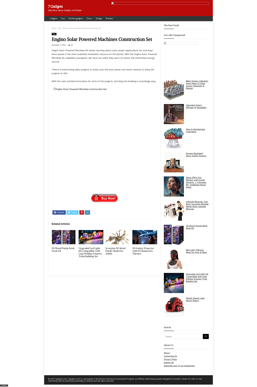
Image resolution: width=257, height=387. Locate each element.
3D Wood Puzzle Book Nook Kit (63, 249)
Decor (89, 18)
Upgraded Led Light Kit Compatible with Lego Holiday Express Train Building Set (90, 252)
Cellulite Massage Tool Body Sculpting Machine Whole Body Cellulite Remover (197, 205)
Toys (63, 18)
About (167, 353)
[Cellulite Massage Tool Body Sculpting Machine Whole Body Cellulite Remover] (174, 211)
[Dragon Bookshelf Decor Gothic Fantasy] (174, 162)
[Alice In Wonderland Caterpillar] (174, 138)
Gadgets (53, 18)
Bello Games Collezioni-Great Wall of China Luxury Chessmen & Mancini (197, 85)
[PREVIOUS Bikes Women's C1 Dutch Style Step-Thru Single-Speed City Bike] (2, 380)
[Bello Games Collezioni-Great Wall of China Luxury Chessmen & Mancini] (174, 90)
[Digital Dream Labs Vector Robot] (174, 307)
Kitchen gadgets (76, 18)
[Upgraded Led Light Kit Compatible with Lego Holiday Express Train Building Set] (174, 283)
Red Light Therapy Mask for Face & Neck (196, 251)
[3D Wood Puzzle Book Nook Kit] (174, 235)
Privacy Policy (170, 359)
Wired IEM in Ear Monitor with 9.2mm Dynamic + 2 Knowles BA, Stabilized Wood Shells (196, 182)
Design (99, 18)
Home (54, 28)
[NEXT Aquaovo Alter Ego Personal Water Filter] (254, 380)
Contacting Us (170, 356)
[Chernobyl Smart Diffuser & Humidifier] (174, 114)
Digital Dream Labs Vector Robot (195, 299)
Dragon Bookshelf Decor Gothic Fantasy (196, 154)
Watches (109, 18)
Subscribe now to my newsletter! (179, 366)
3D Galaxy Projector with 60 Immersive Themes (143, 251)
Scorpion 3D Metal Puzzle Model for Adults (115, 251)
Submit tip (169, 362)
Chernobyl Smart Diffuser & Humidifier (196, 106)
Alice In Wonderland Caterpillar (195, 130)
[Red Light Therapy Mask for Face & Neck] (174, 259)
